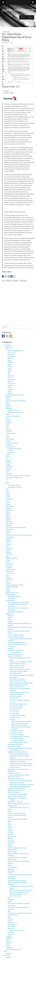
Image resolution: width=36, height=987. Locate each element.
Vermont (10, 919)
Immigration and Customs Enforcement (21, 759)
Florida (10, 811)
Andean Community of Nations (15, 395)
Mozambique (11, 379)
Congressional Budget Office (16, 642)
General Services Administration (17, 815)
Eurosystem (11, 452)
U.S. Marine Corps (15, 717)
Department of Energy (14, 746)
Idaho (9, 823)
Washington (11, 923)
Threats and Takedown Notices (15, 585)
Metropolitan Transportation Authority (21, 875)
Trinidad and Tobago (12, 587)
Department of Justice (14, 773)
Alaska (9, 617)
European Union (10, 447)
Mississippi (11, 842)
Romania (8, 560)
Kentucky (10, 831)
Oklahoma (11, 900)
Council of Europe (11, 433)
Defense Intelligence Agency (18, 664)
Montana (10, 846)
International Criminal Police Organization (18, 475)
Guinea (10, 366)
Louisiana (10, 832)
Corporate (9, 431)
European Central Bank (14, 449)
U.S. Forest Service (15, 652)
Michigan (8, 518)
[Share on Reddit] (8, 276)
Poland (8, 550)
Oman (7, 533)
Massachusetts (12, 836)
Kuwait (8, 496)
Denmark (8, 441)
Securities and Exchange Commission (18, 907)
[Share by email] (14, 276)
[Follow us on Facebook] (3, 336)
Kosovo (8, 495)
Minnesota (11, 840)
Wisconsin (11, 932)
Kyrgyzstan (9, 498)
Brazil (7, 418)
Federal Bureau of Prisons (15, 802)
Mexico (8, 516)
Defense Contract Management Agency (21, 662)
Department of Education (15, 744)
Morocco (10, 378)
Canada (8, 424)
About (23, 17)
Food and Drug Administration (17, 813)
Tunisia (10, 391)
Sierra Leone (11, 383)
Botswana (10, 355)
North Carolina (12, 877)
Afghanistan (9, 347)
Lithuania (8, 508)
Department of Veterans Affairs (18, 671)
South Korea (9, 573)
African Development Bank (15, 351)
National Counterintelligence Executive (21, 890)
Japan (7, 491)
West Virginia (12, 926)
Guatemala (9, 466)
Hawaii (10, 821)
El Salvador (9, 445)
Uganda (10, 393)
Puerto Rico (9, 554)
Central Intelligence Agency (16, 637)
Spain (7, 575)
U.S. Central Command (16, 708)
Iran (7, 479)
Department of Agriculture (15, 650)
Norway (8, 531)
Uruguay (8, 936)
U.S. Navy (12, 719)
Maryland (10, 834)
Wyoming (10, 934)
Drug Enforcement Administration (19, 775)
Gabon (10, 364)
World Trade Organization (13, 949)
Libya (9, 372)
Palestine (8, 541)
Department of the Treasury (16, 779)
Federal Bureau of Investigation (17, 798)
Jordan (8, 493)
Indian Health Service (16, 750)
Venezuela (9, 942)
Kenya (9, 368)
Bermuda (8, 406)
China (7, 427)
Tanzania (10, 389)
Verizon (8, 944)
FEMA (9, 809)
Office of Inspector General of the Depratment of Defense (19, 693)
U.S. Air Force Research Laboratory (19, 700)
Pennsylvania (11, 905)
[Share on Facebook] (3, 276)
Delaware (10, 648)
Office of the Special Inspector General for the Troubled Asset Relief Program (22, 785)
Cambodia (9, 422)
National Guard (12, 852)
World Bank (9, 948)
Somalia (10, 385)
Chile (7, 426)
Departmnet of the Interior (15, 790)
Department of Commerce (15, 654)
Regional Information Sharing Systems (21, 763)
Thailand (8, 583)
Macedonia (9, 510)
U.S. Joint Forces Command (17, 715)
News (5, 951)
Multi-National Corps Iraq (17, 679)
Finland (8, 454)
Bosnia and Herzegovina (13, 416)
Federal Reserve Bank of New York (19, 807)
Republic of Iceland (11, 558)
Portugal (8, 552)
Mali (9, 374)
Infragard (12, 800)
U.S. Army (12, 702)
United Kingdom (10, 594)
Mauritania (11, 376)
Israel (7, 483)
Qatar (7, 556)
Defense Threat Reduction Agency (19, 669)
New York (10, 873)
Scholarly (8, 566)
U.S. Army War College (16, 706)
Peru (7, 546)
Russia (8, 562)
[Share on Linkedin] (11, 276)
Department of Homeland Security (18, 752)
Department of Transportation (16, 788)
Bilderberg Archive (13, 410)
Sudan (9, 387)
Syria (7, 581)
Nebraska (10, 863)
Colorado (10, 640)
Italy (7, 489)
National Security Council (17, 930)
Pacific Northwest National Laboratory (19, 903)
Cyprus (8, 437)
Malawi (8, 512)
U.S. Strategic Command (16, 738)
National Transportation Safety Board (18, 861)
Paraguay (8, 544)
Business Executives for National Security (20, 627)
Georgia (8, 460)
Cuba (7, 435)
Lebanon (8, 504)
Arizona (10, 619)
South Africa (9, 571)
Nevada (10, 865)
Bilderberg (9, 408)
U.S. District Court (13, 915)
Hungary (8, 470)
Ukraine (8, 591)
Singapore (9, 568)
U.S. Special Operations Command (19, 736)
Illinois (10, 825)
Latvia (7, 502)
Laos (7, 500)
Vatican (8, 940)
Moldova (8, 520)
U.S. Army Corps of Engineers (18, 704)
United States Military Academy (19, 742)
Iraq (7, 481)
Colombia (8, 429)
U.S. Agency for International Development (20, 913)
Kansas (10, 829)
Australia (8, 397)
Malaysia (8, 514)
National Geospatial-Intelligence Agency (21, 683)
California (6, 31)
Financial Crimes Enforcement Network (21, 781)
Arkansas (10, 621)
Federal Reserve (12, 806)
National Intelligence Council (18, 894)
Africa (7, 349)
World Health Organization (16, 612)
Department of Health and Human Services (20, 748)
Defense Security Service (17, 667)
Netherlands (9, 521)
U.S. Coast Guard (14, 710)
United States (10, 614)
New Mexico (11, 871)
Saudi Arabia (9, 564)
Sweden (8, 577)
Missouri (10, 844)
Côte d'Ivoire (11, 356)
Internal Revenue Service (17, 783)
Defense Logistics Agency (17, 665)
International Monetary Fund (14, 477)
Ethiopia (10, 362)
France (8, 456)
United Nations (10, 600)
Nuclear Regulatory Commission (17, 880)
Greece (8, 464)
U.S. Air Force (13, 698)
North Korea (9, 529)
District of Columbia (13, 792)
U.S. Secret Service (15, 767)
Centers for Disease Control (16, 635)
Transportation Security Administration (21, 765)
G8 (6, 458)
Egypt (9, 360)
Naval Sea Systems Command (20, 723)
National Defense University (18, 681)
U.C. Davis (15, 280)
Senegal (10, 381)
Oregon (10, 901)
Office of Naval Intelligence (19, 725)
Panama (8, 543)
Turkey (8, 589)
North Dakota (12, 878)
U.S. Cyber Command (17, 740)
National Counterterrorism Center (19, 892)
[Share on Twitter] (6, 276)
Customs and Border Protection (19, 754)
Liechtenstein (10, 506)
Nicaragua (9, 525)
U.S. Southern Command (17, 735)
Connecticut (11, 646)
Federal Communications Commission (19, 804)
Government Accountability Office (17, 819)
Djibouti (10, 358)
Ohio (9, 898)
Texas (9, 911)
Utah (9, 917)
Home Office (11, 598)
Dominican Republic (11, 443)
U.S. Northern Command (16, 731)
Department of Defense (14, 656)
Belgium (8, 404)
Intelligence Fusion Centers (18, 761)
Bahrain (8, 399)
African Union (12, 353)
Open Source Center (15, 896)
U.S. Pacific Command (16, 733)
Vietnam (8, 946)
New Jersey (11, 869)
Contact (30, 17)
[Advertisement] (18, 303)
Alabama (10, 616)
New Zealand (9, 523)
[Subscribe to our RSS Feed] (10, 336)
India (7, 472)
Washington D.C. (12, 924)
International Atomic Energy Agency (18, 602)
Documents (7, 345)
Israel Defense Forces (14, 485)
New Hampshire (12, 867)
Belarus (8, 403)
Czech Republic (10, 439)
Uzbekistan (9, 938)
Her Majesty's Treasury (14, 596)
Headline (8, 957)
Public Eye (7, 955)
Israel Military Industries (15, 487)
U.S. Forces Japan (14, 713)
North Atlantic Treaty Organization (16, 527)
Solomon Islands (10, 569)
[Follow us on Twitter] (7, 336)
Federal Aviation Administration (17, 796)
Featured (8, 953)
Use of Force (23, 280)
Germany (8, 462)
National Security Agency (17, 687)
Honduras (8, 468)
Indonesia (9, 473)
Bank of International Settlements (16, 401)
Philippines (9, 548)
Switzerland (9, 579)
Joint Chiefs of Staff (15, 673)
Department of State (13, 777)
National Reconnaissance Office (19, 685)
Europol (10, 451)
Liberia (10, 370)
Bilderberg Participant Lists (16, 412)
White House (11, 928)
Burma (8, 420)
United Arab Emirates (12, 592)
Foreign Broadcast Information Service (21, 639)
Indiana (10, 827)
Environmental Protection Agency (17, 794)
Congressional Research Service (17, 644)
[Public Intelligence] (18, 10)
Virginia (10, 921)
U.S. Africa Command (15, 696)
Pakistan (8, 539)
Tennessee (11, 909)
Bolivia (8, 414)
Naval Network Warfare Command (21, 721)
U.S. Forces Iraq (14, 711)
